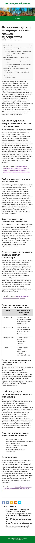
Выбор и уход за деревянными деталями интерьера (16, 69)
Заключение (7, 76)
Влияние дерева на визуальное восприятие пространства (17, 49)
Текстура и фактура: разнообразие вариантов (16, 54)
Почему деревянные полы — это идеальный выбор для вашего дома (18, 519)
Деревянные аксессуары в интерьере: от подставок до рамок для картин (19, 514)
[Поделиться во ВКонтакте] (7, 502)
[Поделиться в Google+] (15, 502)
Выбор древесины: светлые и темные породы (19, 51)
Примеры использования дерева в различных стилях (19, 62)
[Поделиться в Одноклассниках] (11, 502)
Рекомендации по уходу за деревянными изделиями (18, 73)
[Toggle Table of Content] (30, 45)
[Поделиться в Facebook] (3, 502)
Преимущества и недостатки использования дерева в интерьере (19, 65)
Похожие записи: (11, 77)
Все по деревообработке (17, 3)
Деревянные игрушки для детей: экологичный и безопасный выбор (17, 527)
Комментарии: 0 (17, 40)
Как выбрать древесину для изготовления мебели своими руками (19, 523)
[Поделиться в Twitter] (19, 502)
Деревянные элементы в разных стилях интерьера (16, 58)
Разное (10, 40)
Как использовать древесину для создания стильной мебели (17, 510)
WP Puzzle (20, 539)
